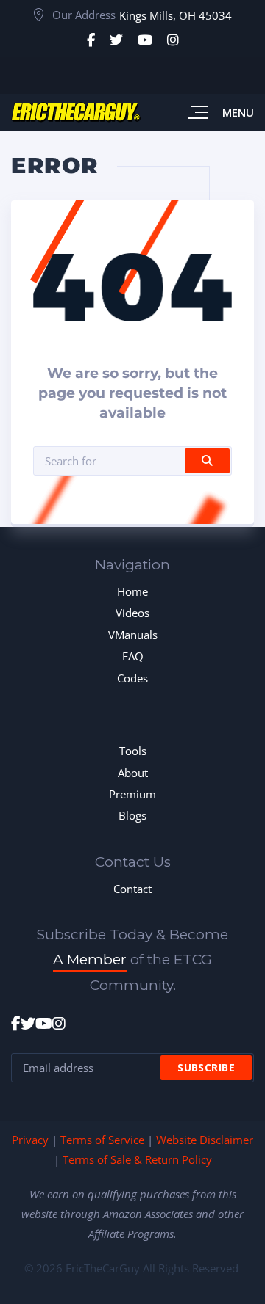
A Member (90, 959)
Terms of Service (102, 1139)
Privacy (30, 1139)
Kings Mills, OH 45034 (175, 15)
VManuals (133, 634)
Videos (132, 612)
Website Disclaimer (204, 1139)
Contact (132, 888)
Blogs (132, 815)
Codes (132, 678)
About (133, 772)
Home (132, 591)
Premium (132, 794)
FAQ (133, 656)
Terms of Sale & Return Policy (137, 1159)
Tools (132, 750)
